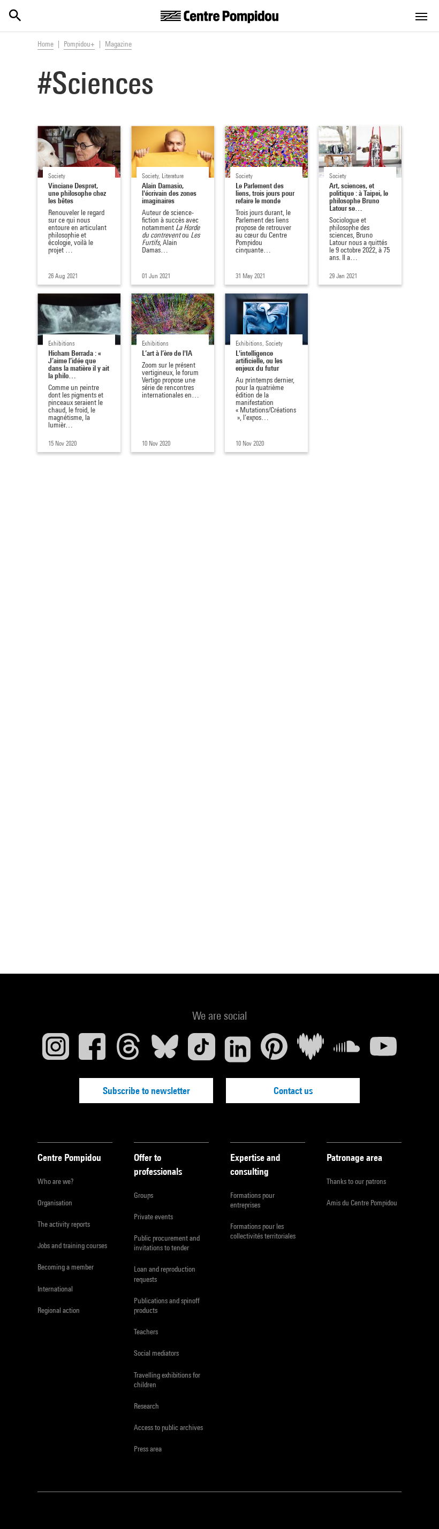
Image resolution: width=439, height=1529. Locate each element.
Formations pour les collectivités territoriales (263, 1231)
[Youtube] (383, 1049)
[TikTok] (201, 1049)
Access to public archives (168, 1427)
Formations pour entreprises (252, 1200)
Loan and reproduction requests (164, 1274)
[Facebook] (92, 1049)
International (55, 1289)
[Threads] (128, 1049)
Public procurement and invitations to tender (167, 1243)
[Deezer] (310, 1049)
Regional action (58, 1310)
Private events (153, 1216)
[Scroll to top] (413, 1503)
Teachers (146, 1331)
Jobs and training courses (72, 1245)
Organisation (54, 1202)
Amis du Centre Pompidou (362, 1202)
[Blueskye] (165, 1049)
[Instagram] (55, 1049)
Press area (148, 1448)
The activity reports (63, 1224)
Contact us (293, 1090)
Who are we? (55, 1181)
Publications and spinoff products (167, 1305)
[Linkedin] (238, 1049)
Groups (143, 1195)
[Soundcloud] (347, 1049)
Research (146, 1406)
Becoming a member (65, 1267)
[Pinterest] (274, 1049)
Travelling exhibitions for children (167, 1380)
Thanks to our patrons (356, 1181)
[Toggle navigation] (421, 16)
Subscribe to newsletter (146, 1090)
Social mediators (156, 1353)
